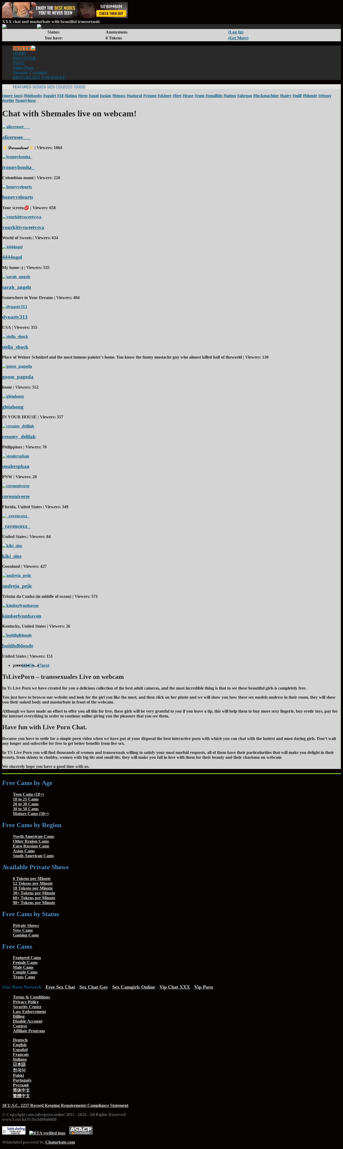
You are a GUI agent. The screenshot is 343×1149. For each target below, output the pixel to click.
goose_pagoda (17, 377)
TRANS (79, 87)
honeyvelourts (17, 197)
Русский (21, 1085)
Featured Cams (27, 957)
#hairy (286, 95)
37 (39, 665)
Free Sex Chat (60, 987)
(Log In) (235, 32)
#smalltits (214, 95)
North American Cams (33, 836)
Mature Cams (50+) (31, 813)
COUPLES (64, 87)
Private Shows (26, 925)
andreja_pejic (17, 586)
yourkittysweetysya (23, 227)
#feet (177, 95)
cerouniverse (15, 496)
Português (22, 1080)
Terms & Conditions (31, 997)
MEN (51, 87)
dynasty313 (15, 317)
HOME (19, 53)
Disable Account (27, 1021)
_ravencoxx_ (16, 526)
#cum (199, 95)
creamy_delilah (19, 436)
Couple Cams (25, 972)
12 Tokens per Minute (33, 883)
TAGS (18, 63)
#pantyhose (25, 100)
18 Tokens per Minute (33, 888)
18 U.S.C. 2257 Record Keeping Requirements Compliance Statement (65, 1105)
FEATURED (22, 87)
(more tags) (12, 95)
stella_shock (15, 347)
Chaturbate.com (60, 1142)
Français (21, 1054)
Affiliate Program (29, 1031)
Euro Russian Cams (31, 846)
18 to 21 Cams (26, 799)
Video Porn (23, 67)
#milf (297, 95)
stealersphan (15, 466)
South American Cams (33, 855)
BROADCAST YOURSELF (39, 77)
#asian (105, 95)
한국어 (19, 1070)
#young (149, 95)
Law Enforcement (29, 1011)
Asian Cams (24, 851)
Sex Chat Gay (93, 987)
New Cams (23, 930)
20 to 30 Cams (26, 804)
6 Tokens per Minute (32, 878)
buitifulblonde (17, 646)
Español (20, 1049)
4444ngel (12, 257)
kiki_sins (11, 556)
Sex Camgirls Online (133, 987)
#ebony (324, 95)
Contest (20, 1026)
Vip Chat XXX (174, 987)
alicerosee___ (16, 137)
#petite (8, 100)
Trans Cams (24, 977)
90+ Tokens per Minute (34, 902)
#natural (134, 95)
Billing (19, 1016)
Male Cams (23, 967)
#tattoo (229, 95)
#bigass (118, 95)
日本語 (19, 1064)
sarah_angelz (16, 287)
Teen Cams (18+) (28, 794)
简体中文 (21, 1090)
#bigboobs (33, 95)
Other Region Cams (31, 841)
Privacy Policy (26, 1002)
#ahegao (244, 95)
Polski (18, 1075)
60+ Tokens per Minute (34, 898)
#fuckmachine (266, 95)
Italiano (20, 1059)
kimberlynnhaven (21, 616)
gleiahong (13, 407)
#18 (60, 95)
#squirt (49, 95)
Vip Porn (203, 987)
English (20, 1045)
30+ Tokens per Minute (34, 893)
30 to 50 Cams (26, 808)
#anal (94, 95)
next (45, 665)
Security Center (27, 1006)
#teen (83, 95)
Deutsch (20, 1040)
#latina (71, 95)
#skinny (165, 95)
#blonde (310, 95)
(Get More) (238, 38)
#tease (187, 95)
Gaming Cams (26, 935)
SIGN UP (22, 48)
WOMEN (39, 87)
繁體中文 (21, 1095)
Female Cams (25, 962)
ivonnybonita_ (18, 167)
